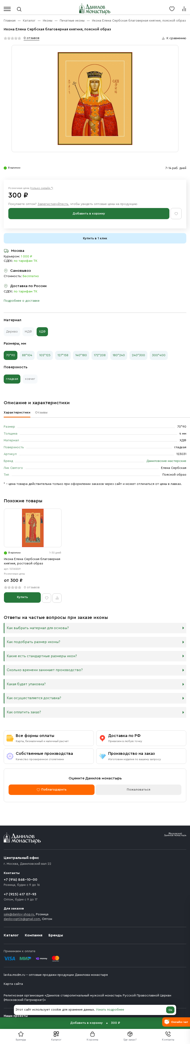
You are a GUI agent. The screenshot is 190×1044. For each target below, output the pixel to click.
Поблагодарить (53, 789)
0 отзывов (31, 38)
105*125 (45, 355)
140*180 (81, 355)
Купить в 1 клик (95, 238)
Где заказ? (130, 1039)
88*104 (27, 355)
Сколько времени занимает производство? (45, 670)
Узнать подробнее (110, 1009)
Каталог (56, 1039)
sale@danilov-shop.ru (19, 914)
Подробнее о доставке (22, 300)
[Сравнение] (184, 8)
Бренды (55, 935)
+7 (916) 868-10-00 (20, 879)
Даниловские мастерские (166, 461)
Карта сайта (13, 984)
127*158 (62, 355)
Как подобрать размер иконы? (33, 642)
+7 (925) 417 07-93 (20, 894)
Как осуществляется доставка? (34, 698)
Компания (33, 935)
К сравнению (176, 38)
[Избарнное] (172, 9)
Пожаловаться (138, 789)
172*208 (100, 355)
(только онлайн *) (41, 188)
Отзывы (41, 412)
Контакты (168, 1039)
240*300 (138, 355)
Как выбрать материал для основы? (38, 628)
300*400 (158, 355)
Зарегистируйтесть (53, 204)
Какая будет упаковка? (26, 684)
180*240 (119, 355)
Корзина (92, 1039)
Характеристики (17, 412)
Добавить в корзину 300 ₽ (95, 1023)
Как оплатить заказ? (24, 712)
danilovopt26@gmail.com (22, 918)
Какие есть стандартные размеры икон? (42, 656)
